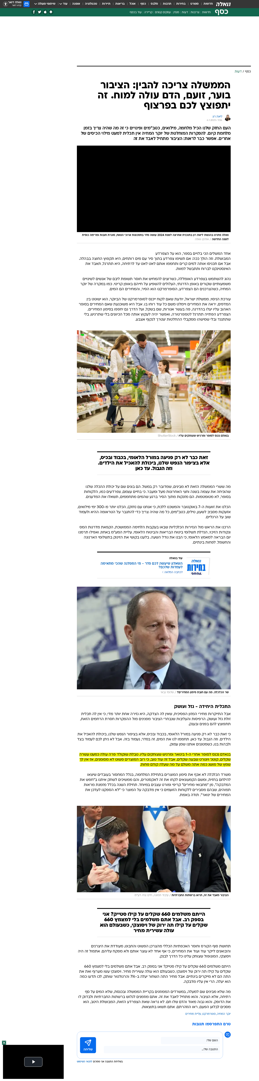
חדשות (208, 3)
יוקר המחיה (224, 1014)
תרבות (167, 3)
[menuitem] (206, 4)
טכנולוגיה (91, 3)
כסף (143, 3)
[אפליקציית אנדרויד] (50, 12)
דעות (185, 12)
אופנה (76, 3)
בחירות (181, 3)
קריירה (148, 12)
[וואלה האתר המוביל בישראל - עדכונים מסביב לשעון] (223, 4)
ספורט (194, 3)
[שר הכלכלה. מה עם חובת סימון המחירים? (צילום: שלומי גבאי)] (154, 641)
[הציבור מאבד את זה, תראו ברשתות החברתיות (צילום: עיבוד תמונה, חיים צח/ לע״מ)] (154, 852)
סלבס (154, 3)
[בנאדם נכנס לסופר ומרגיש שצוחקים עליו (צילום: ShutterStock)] (154, 385)
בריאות (120, 3)
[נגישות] (5, 4)
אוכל (133, 3)
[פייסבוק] (33, 12)
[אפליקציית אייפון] (45, 12)
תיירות (106, 3)
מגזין (176, 12)
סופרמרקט (209, 1014)
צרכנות (195, 12)
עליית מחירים (193, 1014)
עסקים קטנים (163, 12)
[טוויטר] (39, 12)
